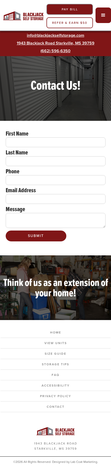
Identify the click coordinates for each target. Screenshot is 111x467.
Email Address (21, 190)
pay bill (70, 9)
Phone (12, 171)
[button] (103, 15)
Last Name (17, 152)
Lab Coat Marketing (83, 461)
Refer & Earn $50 (69, 22)
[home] (22, 15)
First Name (17, 133)
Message (15, 209)
